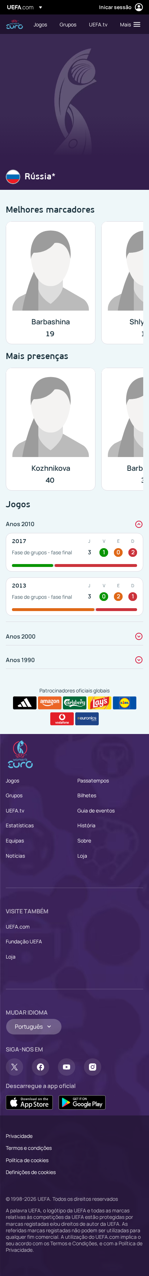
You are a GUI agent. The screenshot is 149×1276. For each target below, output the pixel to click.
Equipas (15, 840)
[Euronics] (87, 718)
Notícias (15, 855)
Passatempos (93, 780)
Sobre (84, 840)
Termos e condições (29, 1147)
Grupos (14, 795)
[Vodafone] (62, 718)
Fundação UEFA (24, 941)
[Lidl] (124, 702)
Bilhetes (86, 795)
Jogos (12, 780)
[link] (40, 24)
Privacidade (19, 1135)
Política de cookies (27, 1160)
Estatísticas (20, 825)
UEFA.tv (15, 810)
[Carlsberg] (74, 702)
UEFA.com (18, 926)
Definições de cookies (31, 1172)
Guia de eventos (96, 810)
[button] (128, 24)
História (86, 825)
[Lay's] (99, 702)
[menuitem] (40, 24)
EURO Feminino (14, 24)
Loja (82, 855)
